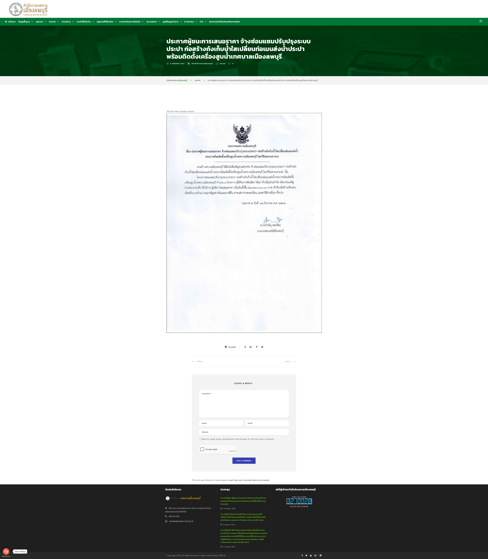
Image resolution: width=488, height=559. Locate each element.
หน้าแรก (11, 21)
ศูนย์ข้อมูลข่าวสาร (170, 21)
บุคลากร (39, 21)
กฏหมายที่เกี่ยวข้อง (105, 21)
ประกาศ (222, 64)
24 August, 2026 (229, 508)
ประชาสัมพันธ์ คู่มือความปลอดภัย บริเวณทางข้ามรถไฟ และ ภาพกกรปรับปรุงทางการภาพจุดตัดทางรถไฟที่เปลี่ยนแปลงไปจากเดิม (243, 501)
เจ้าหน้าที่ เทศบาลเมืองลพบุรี (202, 64)
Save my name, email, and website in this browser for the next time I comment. (237, 439)
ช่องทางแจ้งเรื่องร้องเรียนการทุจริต (224, 21)
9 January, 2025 (177, 64)
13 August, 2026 (229, 524)
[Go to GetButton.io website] (6, 556)
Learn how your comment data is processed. (248, 480)
